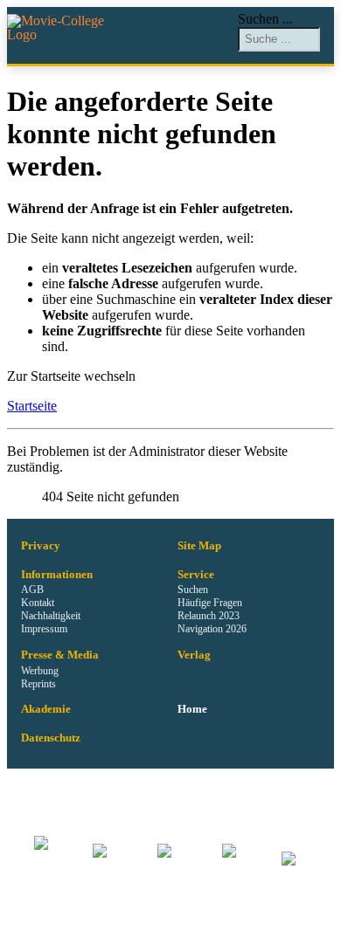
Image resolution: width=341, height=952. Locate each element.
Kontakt (37, 602)
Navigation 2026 (212, 629)
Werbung (40, 671)
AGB (32, 589)
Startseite (32, 405)
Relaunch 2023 (208, 616)
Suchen (192, 589)
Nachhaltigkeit (50, 616)
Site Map (199, 546)
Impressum (44, 629)
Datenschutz (50, 738)
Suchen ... (265, 18)
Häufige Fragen (209, 602)
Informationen (57, 575)
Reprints (38, 684)
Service (195, 575)
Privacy (40, 546)
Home (192, 709)
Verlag (194, 655)
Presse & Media (60, 655)
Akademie (46, 709)
